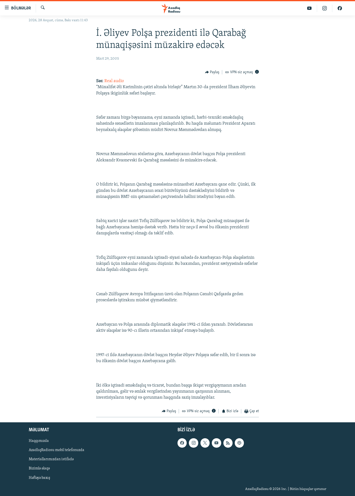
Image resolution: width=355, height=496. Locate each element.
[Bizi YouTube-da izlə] (309, 8)
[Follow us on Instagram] (193, 442)
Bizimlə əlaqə (39, 468)
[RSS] (228, 442)
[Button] (212, 72)
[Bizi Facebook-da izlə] (339, 8)
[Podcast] (239, 442)
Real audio (114, 81)
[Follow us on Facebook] (182, 442)
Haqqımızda (39, 441)
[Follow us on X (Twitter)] (205, 442)
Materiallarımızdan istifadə (51, 459)
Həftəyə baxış (39, 478)
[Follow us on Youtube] (216, 442)
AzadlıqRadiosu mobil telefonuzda (56, 450)
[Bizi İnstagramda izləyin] (324, 8)
